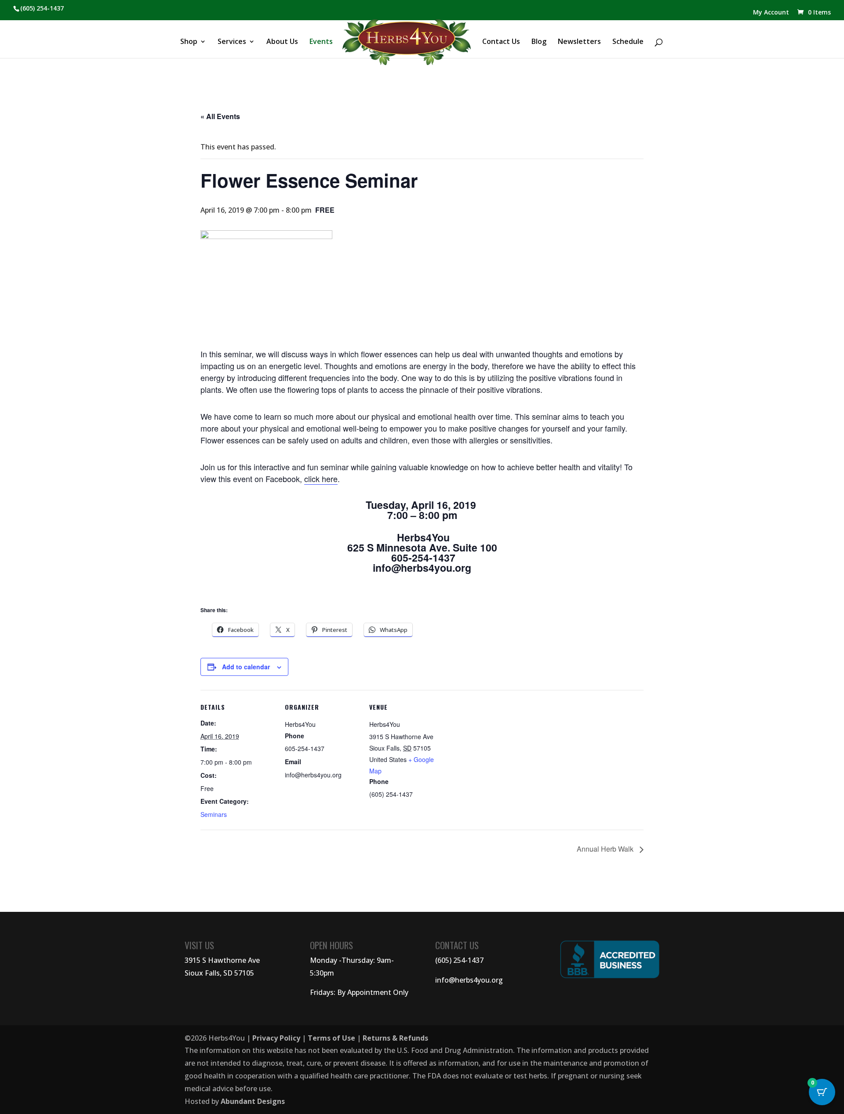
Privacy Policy (276, 1038)
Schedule (628, 42)
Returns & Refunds (395, 1038)
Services (232, 42)
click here (321, 478)
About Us (282, 42)
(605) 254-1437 (459, 960)
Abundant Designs (253, 1101)
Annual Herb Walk (606, 849)
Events (321, 42)
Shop (188, 42)
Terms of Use (331, 1038)
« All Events (220, 116)
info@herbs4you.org (469, 980)
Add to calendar (246, 666)
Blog (538, 42)
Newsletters (579, 42)
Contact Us (501, 42)
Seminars (213, 814)
